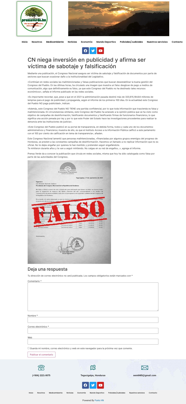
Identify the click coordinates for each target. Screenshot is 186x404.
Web (30, 337)
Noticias (72, 41)
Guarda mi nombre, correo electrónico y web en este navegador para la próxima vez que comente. (81, 348)
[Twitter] (93, 385)
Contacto (177, 41)
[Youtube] (100, 385)
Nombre (33, 316)
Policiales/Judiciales (131, 41)
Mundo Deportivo (106, 41)
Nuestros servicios (157, 41)
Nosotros (37, 41)
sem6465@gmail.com (144, 375)
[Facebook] (85, 385)
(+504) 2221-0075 (41, 375)
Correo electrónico (38, 327)
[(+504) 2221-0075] (41, 367)
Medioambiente (55, 41)
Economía (86, 41)
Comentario (35, 281)
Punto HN (99, 400)
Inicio (25, 41)
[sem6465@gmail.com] (144, 367)
